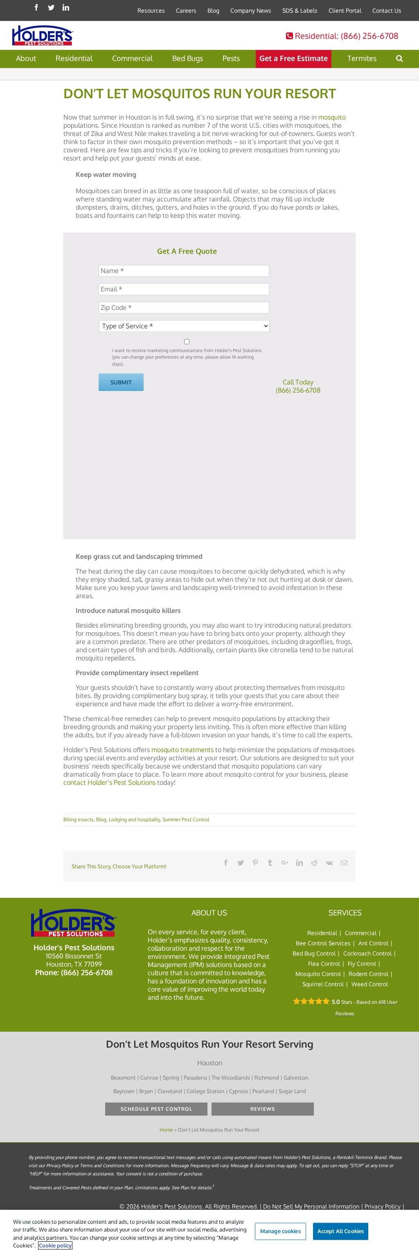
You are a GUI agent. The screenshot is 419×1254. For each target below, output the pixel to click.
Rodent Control (368, 973)
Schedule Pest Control (156, 1109)
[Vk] (329, 862)
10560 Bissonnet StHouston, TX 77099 (74, 960)
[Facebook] (36, 7)
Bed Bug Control (314, 953)
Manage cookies (280, 1231)
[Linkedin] (66, 7)
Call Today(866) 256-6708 (298, 386)
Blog (101, 819)
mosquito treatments (182, 750)
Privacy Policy (383, 1206)
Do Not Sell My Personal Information (311, 1206)
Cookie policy (55, 1245)
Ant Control (373, 943)
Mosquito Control (318, 973)
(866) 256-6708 (87, 972)
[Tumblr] (270, 862)
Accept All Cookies (341, 1231)
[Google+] (285, 862)
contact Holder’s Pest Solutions (109, 782)
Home (166, 1130)
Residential (346, 35)
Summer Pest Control (185, 819)
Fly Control (362, 963)
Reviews (262, 1109)
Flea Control (324, 963)
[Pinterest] (255, 862)
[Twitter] (51, 7)
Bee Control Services (323, 943)
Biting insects (78, 819)
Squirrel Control (323, 984)
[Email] (344, 862)
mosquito (332, 117)
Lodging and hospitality (134, 819)
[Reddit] (314, 862)
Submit (121, 382)
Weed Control (369, 984)
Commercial (360, 932)
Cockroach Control (367, 953)
